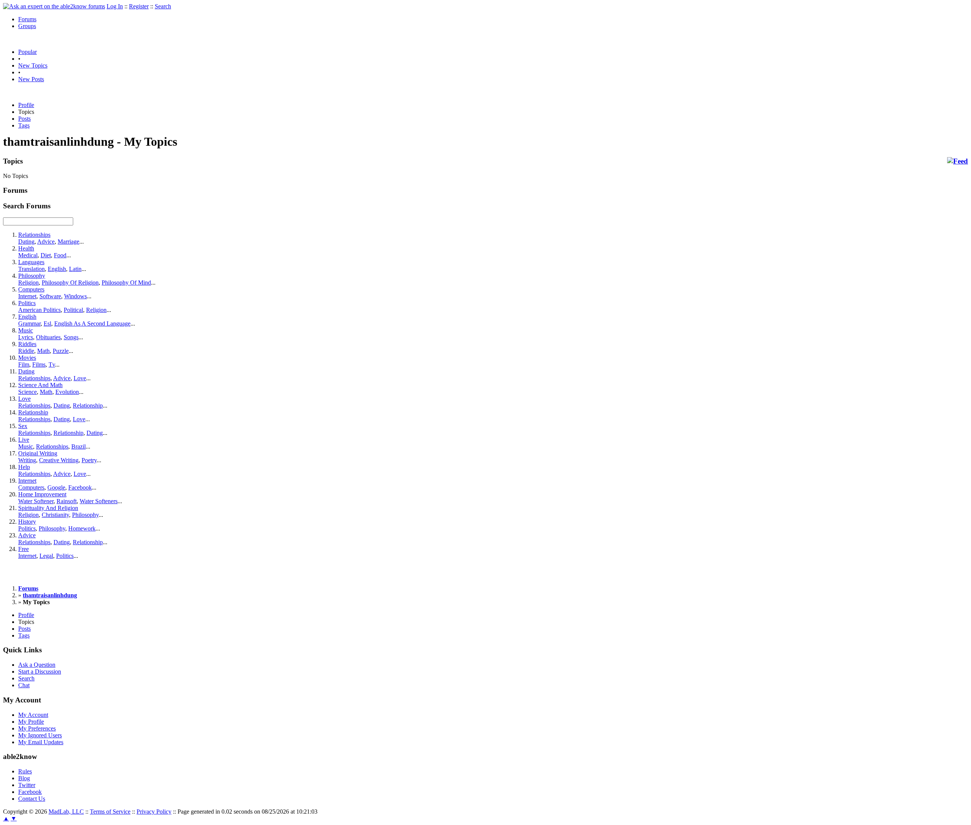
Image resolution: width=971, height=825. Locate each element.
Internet (27, 296)
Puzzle (61, 351)
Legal (46, 556)
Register (139, 6)
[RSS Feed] (957, 161)
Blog (24, 778)
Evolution (67, 392)
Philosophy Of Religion (70, 282)
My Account (33, 715)
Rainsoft (67, 501)
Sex (22, 426)
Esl (47, 323)
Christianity (55, 515)
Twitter (26, 785)
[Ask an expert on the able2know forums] (54, 6)
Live (23, 439)
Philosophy (31, 275)
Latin (75, 269)
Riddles (27, 344)
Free (23, 549)
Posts (24, 118)
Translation (31, 269)
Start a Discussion (39, 671)
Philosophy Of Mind (126, 282)
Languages (31, 262)
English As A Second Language (92, 323)
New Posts (31, 79)
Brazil (78, 446)
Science (27, 392)
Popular (27, 52)
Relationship (88, 405)
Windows (75, 296)
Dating (26, 241)
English (57, 269)
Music (25, 330)
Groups (27, 26)
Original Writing (37, 453)
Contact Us (31, 798)
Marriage (68, 241)
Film (23, 364)
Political (73, 310)
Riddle (26, 351)
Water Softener (35, 501)
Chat (24, 685)
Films (39, 364)
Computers (31, 289)
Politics (27, 303)
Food (60, 255)
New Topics (32, 65)
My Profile (31, 721)
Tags (24, 125)
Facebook (80, 487)
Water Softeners (99, 501)
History (27, 521)
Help (24, 467)
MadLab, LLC (66, 811)
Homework (82, 528)
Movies (27, 357)
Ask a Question (36, 664)
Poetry (89, 460)
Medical (28, 255)
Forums (27, 19)
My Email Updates (40, 742)
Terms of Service (110, 811)
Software (50, 296)
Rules (25, 771)
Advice (46, 241)
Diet (46, 255)
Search (163, 6)
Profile (26, 105)
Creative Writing (59, 460)
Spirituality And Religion (48, 508)
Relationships (34, 234)
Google (56, 487)
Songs (71, 337)
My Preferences (37, 728)
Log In (115, 6)
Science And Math (40, 385)
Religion (28, 282)
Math (43, 351)
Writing (27, 460)
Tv (52, 364)
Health (26, 248)
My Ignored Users (40, 735)
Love (80, 378)
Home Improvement (42, 494)
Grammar (29, 323)
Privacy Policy (154, 811)
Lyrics (25, 337)
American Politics (39, 310)
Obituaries (48, 337)
